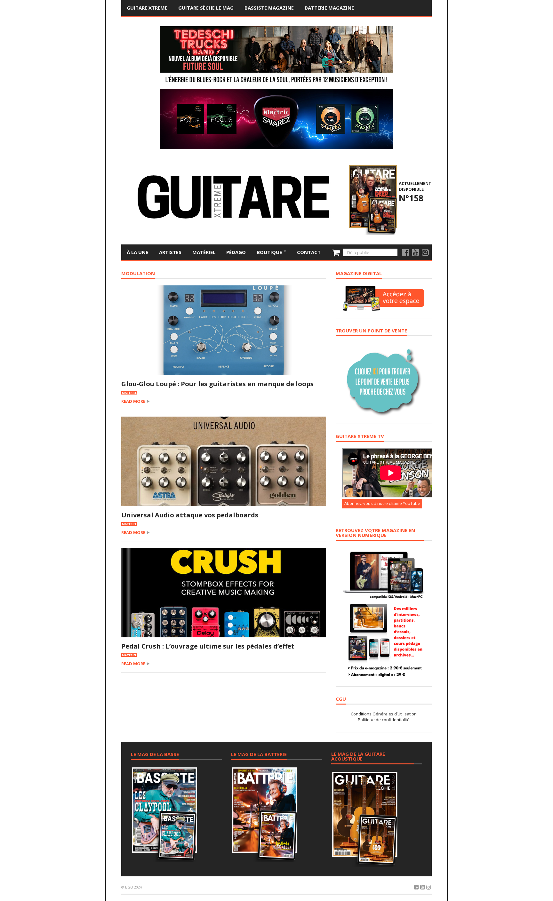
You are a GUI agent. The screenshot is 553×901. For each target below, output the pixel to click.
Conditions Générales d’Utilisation (384, 714)
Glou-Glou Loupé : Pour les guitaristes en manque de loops (217, 383)
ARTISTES (170, 252)
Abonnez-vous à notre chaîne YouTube (382, 503)
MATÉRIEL (203, 252)
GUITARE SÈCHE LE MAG (206, 7)
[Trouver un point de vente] (383, 379)
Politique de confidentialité (384, 719)
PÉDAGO (236, 252)
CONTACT (309, 252)
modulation (138, 273)
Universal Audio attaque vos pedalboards (189, 515)
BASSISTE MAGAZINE (269, 7)
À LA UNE (137, 252)
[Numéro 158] (372, 199)
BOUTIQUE (270, 252)
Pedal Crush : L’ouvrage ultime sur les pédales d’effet (207, 646)
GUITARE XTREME (147, 7)
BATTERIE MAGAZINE (329, 7)
